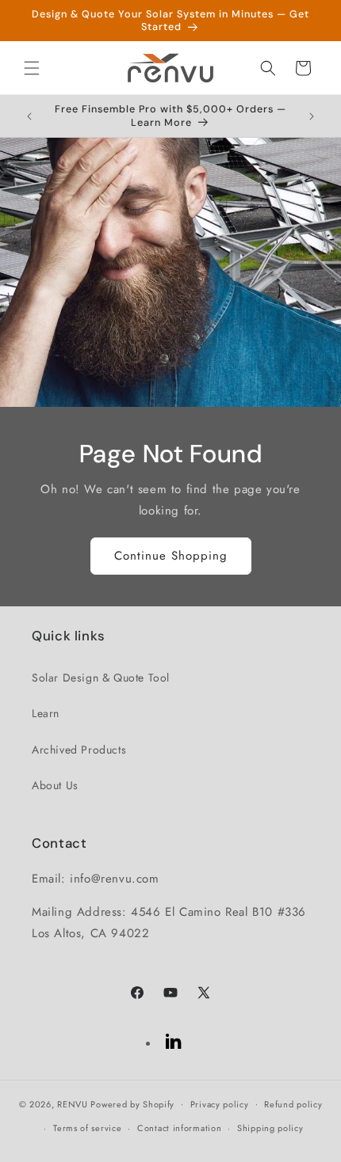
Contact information (179, 1128)
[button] (31, 68)
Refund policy (293, 1104)
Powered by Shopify (132, 1103)
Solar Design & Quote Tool (101, 677)
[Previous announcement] (29, 116)
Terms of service (87, 1128)
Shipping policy (270, 1128)
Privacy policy (219, 1104)
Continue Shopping (171, 555)
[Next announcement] (311, 116)
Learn (45, 713)
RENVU (72, 1103)
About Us (55, 785)
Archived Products (79, 750)
